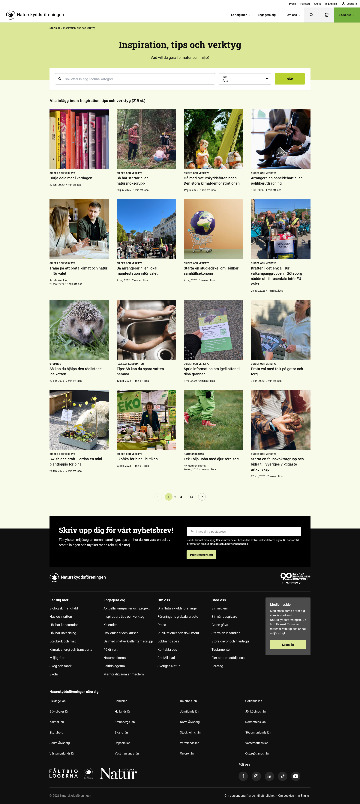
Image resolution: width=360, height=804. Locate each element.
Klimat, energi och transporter (72, 649)
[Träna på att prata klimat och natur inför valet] (79, 229)
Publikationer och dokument (178, 633)
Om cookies (286, 795)
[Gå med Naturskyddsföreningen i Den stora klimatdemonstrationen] (213, 139)
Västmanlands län (127, 753)
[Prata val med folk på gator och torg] (280, 330)
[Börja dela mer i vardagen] (79, 139)
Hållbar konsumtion (64, 625)
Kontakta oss (167, 649)
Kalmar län (57, 722)
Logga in (288, 645)
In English (331, 3)
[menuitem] (292, 3)
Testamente (221, 649)
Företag (305, 3)
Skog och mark (61, 666)
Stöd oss (345, 15)
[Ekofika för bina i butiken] (146, 420)
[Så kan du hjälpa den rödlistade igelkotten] (79, 330)
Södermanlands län (258, 732)
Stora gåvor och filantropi (230, 641)
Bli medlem (220, 608)
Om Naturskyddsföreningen (178, 608)
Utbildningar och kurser (121, 633)
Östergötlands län (257, 753)
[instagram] (256, 776)
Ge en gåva (220, 625)
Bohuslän (121, 701)
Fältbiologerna (114, 666)
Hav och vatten (61, 616)
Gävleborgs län (59, 711)
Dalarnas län (188, 701)
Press (292, 3)
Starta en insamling (226, 633)
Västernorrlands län (62, 753)
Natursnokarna (115, 658)
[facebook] (243, 776)
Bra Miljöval (166, 658)
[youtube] (295, 776)
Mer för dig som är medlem (124, 674)
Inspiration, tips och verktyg (124, 616)
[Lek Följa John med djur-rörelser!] (213, 420)
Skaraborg (56, 732)
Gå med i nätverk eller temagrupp (128, 641)
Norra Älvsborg (190, 722)
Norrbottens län (255, 722)
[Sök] (311, 14)
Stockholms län (190, 732)
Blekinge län (58, 701)
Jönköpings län (255, 711)
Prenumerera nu (201, 555)
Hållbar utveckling (63, 633)
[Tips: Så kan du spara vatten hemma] (146, 330)
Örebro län (187, 753)
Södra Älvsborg (60, 743)
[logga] (88, 773)
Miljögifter (57, 658)
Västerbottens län (256, 743)
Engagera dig (267, 15)
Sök (290, 79)
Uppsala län (122, 743)
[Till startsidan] (36, 15)
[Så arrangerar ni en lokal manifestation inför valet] (146, 229)
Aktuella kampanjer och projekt (127, 608)
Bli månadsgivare (224, 616)
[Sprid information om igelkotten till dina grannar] (213, 330)
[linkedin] (269, 776)
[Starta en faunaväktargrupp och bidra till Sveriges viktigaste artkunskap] (280, 420)
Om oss (292, 15)
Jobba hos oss (168, 641)
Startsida (55, 27)
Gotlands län (253, 701)
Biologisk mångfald (64, 608)
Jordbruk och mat (63, 641)
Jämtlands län (189, 711)
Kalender (110, 625)
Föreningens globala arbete (178, 616)
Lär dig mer (239, 15)
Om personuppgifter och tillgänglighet (249, 795)
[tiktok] (282, 776)
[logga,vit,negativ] (118, 773)
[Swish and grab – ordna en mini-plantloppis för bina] (79, 420)
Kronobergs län (125, 722)
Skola (317, 3)
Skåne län (121, 732)
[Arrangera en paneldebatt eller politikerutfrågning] (280, 139)
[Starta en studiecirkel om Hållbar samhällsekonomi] (213, 229)
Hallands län (123, 711)
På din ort (111, 649)
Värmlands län (189, 743)
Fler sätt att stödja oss (228, 658)
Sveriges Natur (169, 666)
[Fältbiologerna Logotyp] (64, 773)
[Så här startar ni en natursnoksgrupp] (146, 139)
